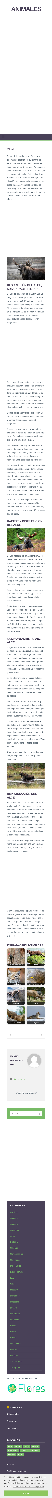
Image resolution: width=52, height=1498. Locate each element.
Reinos (13, 1350)
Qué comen (15, 1344)
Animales (26, 9)
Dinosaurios (15, 1266)
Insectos (14, 1290)
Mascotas (14, 1302)
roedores (11, 1455)
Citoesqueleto (13, 1414)
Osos (10, 1447)
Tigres (26, 1447)
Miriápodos (15, 1314)
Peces (13, 1326)
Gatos (13, 1284)
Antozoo (14, 1224)
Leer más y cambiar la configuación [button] (28, 1486)
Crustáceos (15, 1260)
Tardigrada (15, 1367)
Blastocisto (12, 1421)
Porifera (13, 1338)
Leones (23, 1451)
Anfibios (14, 1218)
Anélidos (14, 1212)
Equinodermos (16, 1272)
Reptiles (14, 1356)
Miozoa (13, 1308)
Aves (12, 1236)
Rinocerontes (13, 1451)
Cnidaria (14, 1248)
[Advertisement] (26, 44)
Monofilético (12, 1428)
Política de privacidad (16, 1471)
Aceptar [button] (26, 1493)
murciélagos (34, 1451)
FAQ (12, 1278)
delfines (18, 1447)
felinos (20, 1455)
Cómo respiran (16, 1254)
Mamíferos (15, 1296)
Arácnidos (14, 1230)
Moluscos (14, 1320)
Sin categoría (19, 1079)
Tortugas (35, 1447)
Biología (14, 1242)
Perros (13, 1332)
